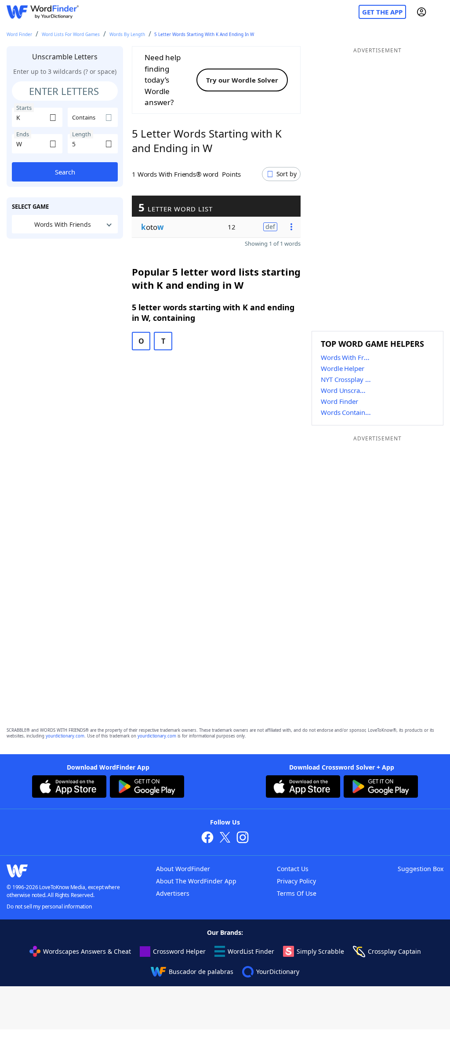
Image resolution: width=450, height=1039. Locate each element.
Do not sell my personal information (49, 906)
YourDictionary (277, 971)
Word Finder (19, 34)
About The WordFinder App (196, 881)
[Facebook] (207, 838)
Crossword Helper (179, 951)
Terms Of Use (296, 893)
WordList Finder (251, 951)
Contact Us (292, 869)
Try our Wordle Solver (242, 80)
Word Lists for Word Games (71, 34)
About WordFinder (183, 869)
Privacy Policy (296, 881)
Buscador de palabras (201, 971)
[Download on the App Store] (69, 787)
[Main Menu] (440, 11)
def (270, 226)
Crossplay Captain (394, 951)
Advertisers (172, 893)
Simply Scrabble (320, 951)
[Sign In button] (421, 11)
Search (65, 171)
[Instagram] (243, 838)
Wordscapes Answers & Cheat (87, 951)
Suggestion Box (420, 869)
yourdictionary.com (65, 736)
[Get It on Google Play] (147, 787)
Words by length (127, 34)
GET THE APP (382, 11)
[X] (225, 838)
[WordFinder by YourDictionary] (43, 12)
